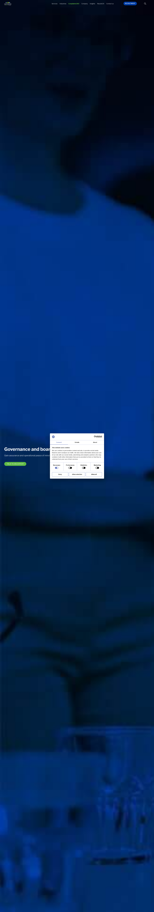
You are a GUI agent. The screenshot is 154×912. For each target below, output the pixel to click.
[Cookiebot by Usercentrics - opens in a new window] (96, 436)
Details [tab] (77, 442)
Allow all (94, 474)
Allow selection (77, 474)
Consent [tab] (59, 442)
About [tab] (95, 442)
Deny (60, 474)
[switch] (70, 468)
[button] (54, 4)
